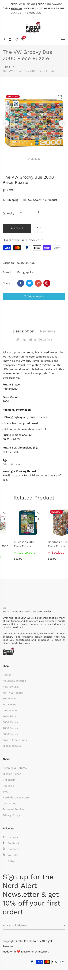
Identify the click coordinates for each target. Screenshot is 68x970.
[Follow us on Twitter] (29, 283)
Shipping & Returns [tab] (34, 339)
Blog (5, 791)
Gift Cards (9, 779)
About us (8, 785)
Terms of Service (13, 809)
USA (13, 12)
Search (7, 674)
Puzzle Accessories (15, 740)
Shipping (12, 200)
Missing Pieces (12, 773)
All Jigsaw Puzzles (14, 680)
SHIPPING (16, 8)
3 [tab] (36, 159)
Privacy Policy (11, 815)
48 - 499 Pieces (13, 692)
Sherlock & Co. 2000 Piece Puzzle (50, 544)
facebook (14, 843)
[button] (34, 296)
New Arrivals (11, 686)
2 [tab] (32, 159)
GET (20, 12)
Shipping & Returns (15, 768)
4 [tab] (39, 159)
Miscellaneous (12, 745)
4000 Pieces (10, 728)
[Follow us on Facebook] (20, 283)
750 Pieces (9, 704)
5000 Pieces (10, 734)
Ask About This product (42, 200)
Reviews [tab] (47, 331)
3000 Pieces (10, 722)
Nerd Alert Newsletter (17, 797)
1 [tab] (29, 159)
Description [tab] (23, 331)
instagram (14, 837)
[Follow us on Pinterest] (46, 283)
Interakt (43, 951)
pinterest (13, 849)
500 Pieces (9, 698)
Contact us (9, 803)
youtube (13, 855)
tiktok (11, 861)
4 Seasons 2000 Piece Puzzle (13, 544)
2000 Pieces (10, 716)
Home (6, 66)
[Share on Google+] (38, 283)
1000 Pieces (10, 710)
